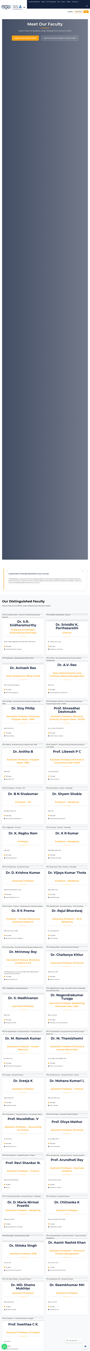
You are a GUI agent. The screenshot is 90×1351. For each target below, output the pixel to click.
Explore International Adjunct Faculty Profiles (60, 38)
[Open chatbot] (85, 1346)
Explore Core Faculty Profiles (25, 38)
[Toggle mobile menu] (24, 7)
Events (63, 1)
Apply (86, 11)
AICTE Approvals (51, 1)
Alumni (43, 1)
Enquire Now (78, 11)
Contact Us (75, 1)
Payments (70, 11)
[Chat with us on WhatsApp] (4, 1346)
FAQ (58, 1)
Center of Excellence (34, 1)
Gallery (68, 1)
